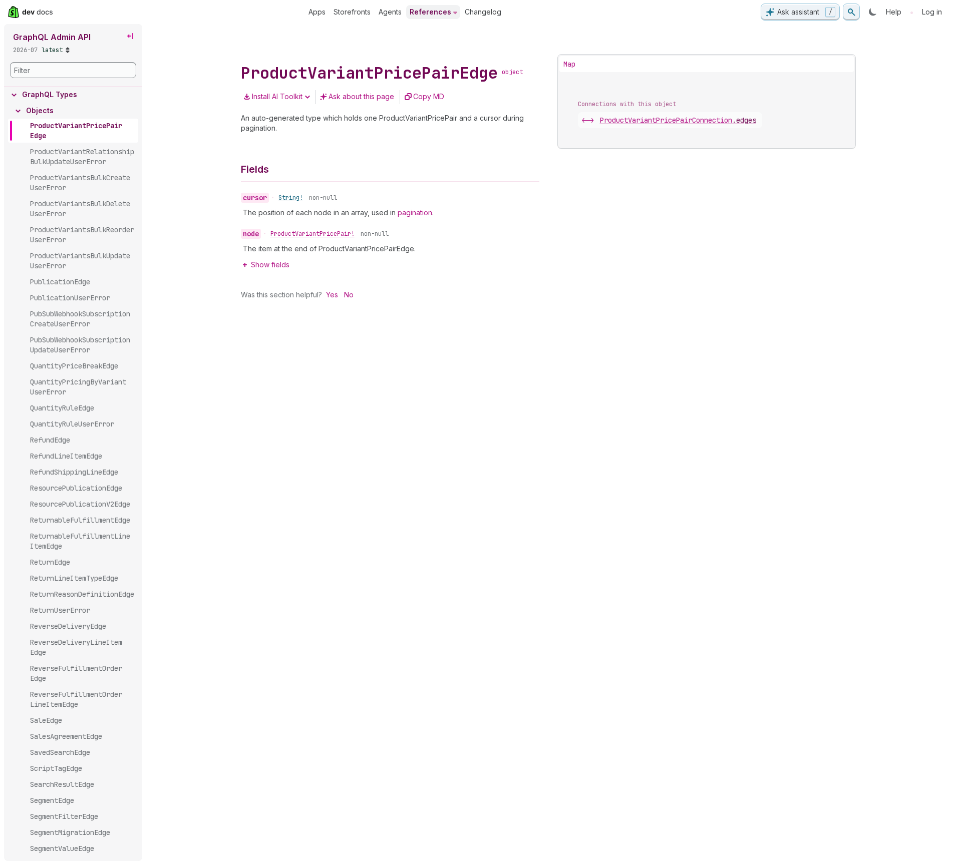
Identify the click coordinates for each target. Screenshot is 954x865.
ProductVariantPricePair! (312, 234)
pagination (415, 212)
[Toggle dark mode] (873, 12)
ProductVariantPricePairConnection (678, 120)
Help (893, 12)
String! (290, 198)
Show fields (270, 264)
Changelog (483, 12)
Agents (390, 12)
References (430, 12)
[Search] (851, 12)
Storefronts (352, 12)
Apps (317, 12)
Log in (932, 12)
